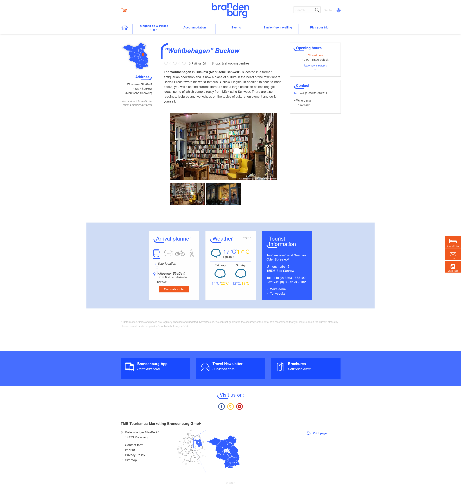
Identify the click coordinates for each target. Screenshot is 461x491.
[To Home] (126, 29)
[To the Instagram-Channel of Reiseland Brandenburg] (230, 406)
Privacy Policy (135, 454)
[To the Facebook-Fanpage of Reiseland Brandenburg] (221, 406)
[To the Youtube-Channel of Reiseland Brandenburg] (239, 406)
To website (277, 293)
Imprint (130, 449)
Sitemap (131, 459)
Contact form (134, 444)
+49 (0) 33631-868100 (289, 277)
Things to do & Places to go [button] (153, 27)
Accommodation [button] (194, 27)
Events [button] (236, 27)
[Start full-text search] (317, 9)
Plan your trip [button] (319, 27)
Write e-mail (278, 288)
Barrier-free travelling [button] (277, 27)
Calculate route (173, 289)
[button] (453, 266)
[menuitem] (329, 10)
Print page (320, 433)
